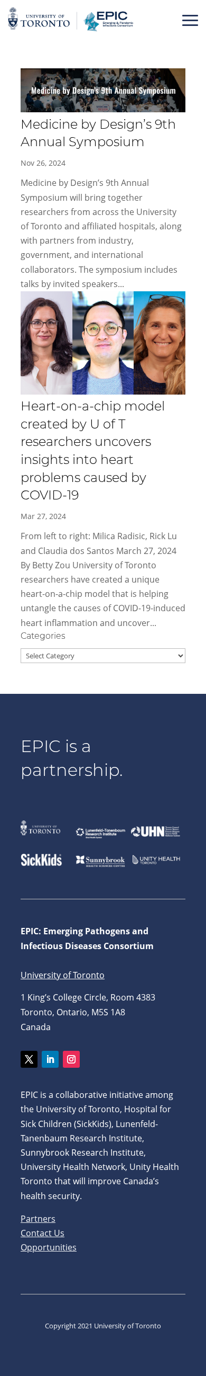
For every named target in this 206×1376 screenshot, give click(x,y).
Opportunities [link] (49, 1247)
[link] (71, 31)
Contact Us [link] (42, 1233)
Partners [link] (38, 1219)
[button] (190, 20)
